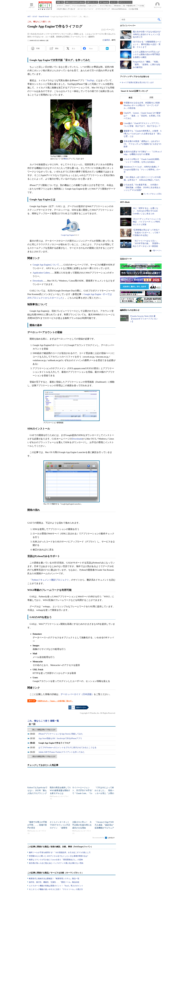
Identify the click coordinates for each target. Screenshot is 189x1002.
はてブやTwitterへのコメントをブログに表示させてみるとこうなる (67, 747)
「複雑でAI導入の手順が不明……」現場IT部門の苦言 (37, 825)
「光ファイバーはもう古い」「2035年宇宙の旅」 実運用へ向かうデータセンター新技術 (146, 243)
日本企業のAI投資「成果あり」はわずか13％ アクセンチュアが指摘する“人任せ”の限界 (142, 144)
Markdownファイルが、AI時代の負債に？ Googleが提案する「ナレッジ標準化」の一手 (142, 169)
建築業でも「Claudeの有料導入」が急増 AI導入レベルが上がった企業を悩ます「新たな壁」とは (142, 133)
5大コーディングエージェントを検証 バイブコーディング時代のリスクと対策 (147, 221)
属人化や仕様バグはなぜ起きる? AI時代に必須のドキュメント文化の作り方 (147, 34)
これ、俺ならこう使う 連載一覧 (43, 721)
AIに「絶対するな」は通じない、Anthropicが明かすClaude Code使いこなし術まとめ (145, 211)
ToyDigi (90, 80)
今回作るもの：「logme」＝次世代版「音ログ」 (55, 701)
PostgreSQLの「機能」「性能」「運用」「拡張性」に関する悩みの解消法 (146, 64)
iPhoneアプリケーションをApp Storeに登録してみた (60, 734)
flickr (65, 159)
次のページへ (81, 707)
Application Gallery (41, 273)
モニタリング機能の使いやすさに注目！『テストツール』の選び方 (56, 889)
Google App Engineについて (46, 265)
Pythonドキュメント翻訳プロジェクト (50, 580)
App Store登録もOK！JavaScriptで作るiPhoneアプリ (60, 738)
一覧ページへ (157, 251)
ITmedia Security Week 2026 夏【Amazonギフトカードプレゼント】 (144, 319)
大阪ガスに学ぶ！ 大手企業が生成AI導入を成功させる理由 (82, 825)
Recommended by (99, 837)
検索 (159, 19)
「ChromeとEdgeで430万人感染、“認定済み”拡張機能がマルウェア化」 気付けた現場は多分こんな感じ (104, 828)
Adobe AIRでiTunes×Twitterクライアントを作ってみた (61, 752)
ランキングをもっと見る (152, 194)
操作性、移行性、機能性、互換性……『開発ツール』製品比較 (54, 882)
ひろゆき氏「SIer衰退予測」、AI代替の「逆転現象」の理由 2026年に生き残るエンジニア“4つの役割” (142, 187)
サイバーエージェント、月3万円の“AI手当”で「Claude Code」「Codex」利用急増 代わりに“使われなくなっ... (82, 793)
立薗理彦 (106, 40)
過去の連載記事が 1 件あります (44, 756)
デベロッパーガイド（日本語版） (77, 694)
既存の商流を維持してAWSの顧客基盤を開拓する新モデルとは (60, 790)
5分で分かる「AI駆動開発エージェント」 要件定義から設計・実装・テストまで (147, 44)
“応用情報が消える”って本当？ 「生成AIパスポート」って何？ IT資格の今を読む (147, 232)
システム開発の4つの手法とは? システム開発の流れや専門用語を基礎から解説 (146, 54)
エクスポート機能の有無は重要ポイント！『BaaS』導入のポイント (56, 886)
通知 (56, 48)
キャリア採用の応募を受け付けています (137, 82)
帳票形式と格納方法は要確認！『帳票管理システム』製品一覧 (54, 878)
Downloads (38, 281)
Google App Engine (67, 235)
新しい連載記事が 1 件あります (44, 730)
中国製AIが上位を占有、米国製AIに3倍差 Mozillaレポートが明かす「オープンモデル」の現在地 (143, 105)
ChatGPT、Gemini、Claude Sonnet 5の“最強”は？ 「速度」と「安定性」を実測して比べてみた (142, 115)
